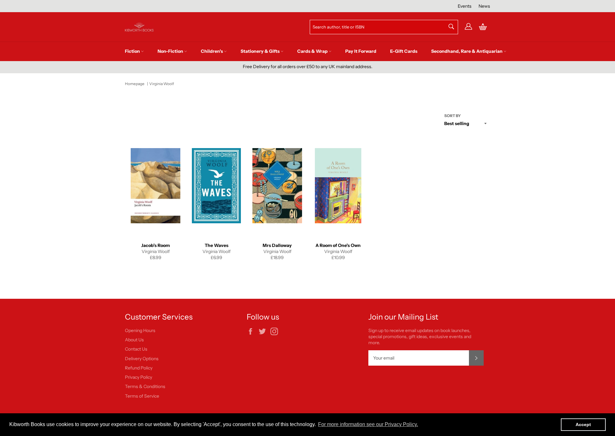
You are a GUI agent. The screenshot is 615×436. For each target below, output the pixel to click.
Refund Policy (138, 368)
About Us (134, 340)
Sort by (452, 115)
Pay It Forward (360, 51)
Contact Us (136, 349)
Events (465, 6)
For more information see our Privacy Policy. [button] (368, 424)
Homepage (134, 83)
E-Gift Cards (403, 51)
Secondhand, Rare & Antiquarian (467, 51)
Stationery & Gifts (261, 51)
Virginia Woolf (161, 83)
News (484, 6)
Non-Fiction (171, 51)
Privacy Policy (138, 377)
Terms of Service (142, 396)
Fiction (133, 51)
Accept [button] (583, 424)
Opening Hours (140, 330)
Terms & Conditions (145, 386)
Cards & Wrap (313, 51)
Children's (212, 51)
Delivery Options (142, 358)
